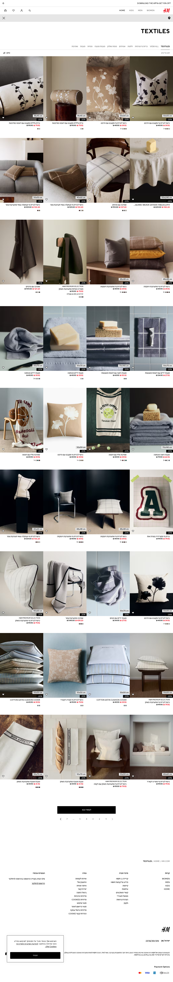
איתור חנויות (81, 885)
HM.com (166, 861)
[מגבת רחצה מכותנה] (151, 420)
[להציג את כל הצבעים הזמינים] (81, 128)
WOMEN (150, 10)
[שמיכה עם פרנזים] (108, 170)
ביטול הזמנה (81, 892)
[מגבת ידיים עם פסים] (108, 583)
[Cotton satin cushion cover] (108, 665)
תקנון (126, 903)
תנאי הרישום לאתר (78, 906)
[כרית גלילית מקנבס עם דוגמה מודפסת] (64, 88)
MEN (140, 10)
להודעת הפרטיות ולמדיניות (27, 944)
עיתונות (125, 889)
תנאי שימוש (81, 903)
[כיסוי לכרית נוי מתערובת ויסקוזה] (151, 252)
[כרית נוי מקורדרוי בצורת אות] (151, 502)
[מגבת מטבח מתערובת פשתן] (64, 747)
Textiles (147, 861)
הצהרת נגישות (122, 899)
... (73, 819)
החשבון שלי (81, 882)
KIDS (131, 10)
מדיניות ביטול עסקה (78, 910)
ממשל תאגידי (122, 896)
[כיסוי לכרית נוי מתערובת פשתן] (21, 583)
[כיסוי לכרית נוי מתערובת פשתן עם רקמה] (108, 747)
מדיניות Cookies (79, 899)
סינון (8, 53)
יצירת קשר (82, 889)
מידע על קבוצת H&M (119, 882)
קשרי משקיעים (122, 892)
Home (122, 10)
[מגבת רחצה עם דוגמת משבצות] (108, 338)
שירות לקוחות (80, 878)
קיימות (125, 885)
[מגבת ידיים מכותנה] (64, 338)
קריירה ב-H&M (122, 878)
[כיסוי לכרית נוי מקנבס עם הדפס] (151, 88)
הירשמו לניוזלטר (38, 883)
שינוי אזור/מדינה (152, 940)
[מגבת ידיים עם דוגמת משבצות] (151, 338)
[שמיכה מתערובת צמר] (64, 583)
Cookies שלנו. (50, 946)
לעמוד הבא (86, 809)
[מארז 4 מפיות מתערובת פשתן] (64, 252)
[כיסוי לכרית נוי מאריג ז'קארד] (64, 665)
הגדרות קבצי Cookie (77, 914)
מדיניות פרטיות (80, 896)
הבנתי (35, 955)
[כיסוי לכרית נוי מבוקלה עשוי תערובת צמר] (64, 170)
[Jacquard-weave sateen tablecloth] (151, 170)
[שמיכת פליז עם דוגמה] (108, 420)
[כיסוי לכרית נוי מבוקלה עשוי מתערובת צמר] (21, 170)
